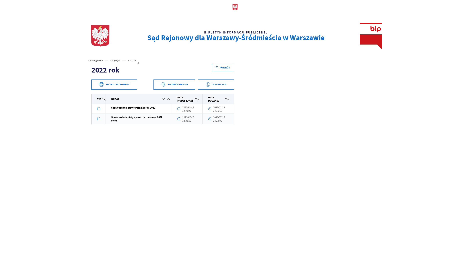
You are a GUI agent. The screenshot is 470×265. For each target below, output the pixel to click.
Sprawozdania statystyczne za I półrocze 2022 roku (136, 118)
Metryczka (219, 84)
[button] (102, 98)
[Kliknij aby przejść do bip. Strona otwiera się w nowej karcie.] (371, 36)
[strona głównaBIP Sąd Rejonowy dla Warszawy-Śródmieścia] (100, 36)
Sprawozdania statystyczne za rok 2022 (133, 107)
